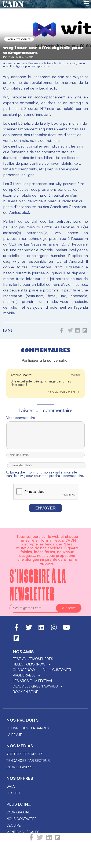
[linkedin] (49, 839)
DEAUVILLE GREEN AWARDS (35, 686)
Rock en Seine (25, 692)
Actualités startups (19, 39)
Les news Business (28, 63)
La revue (14, 735)
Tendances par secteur (28, 760)
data (10, 786)
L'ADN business (19, 767)
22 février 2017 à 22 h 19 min (64, 392)
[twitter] (40, 839)
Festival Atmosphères (33, 659)
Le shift (13, 793)
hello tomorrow (29, 664)
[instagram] (54, 629)
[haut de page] (83, 836)
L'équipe (13, 825)
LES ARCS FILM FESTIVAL (33, 681)
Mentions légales (22, 832)
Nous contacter (21, 819)
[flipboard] (57, 839)
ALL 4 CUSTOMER (57, 670)
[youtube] (66, 629)
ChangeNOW (24, 670)
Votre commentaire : (21, 417)
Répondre (75, 374)
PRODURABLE (24, 675)
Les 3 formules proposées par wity (32, 183)
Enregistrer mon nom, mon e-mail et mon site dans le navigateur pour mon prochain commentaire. (45, 474)
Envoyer (45, 508)
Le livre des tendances (27, 728)
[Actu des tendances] (13, 4)
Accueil (7, 63)
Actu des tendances (24, 754)
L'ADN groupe (18, 812)
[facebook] (31, 839)
